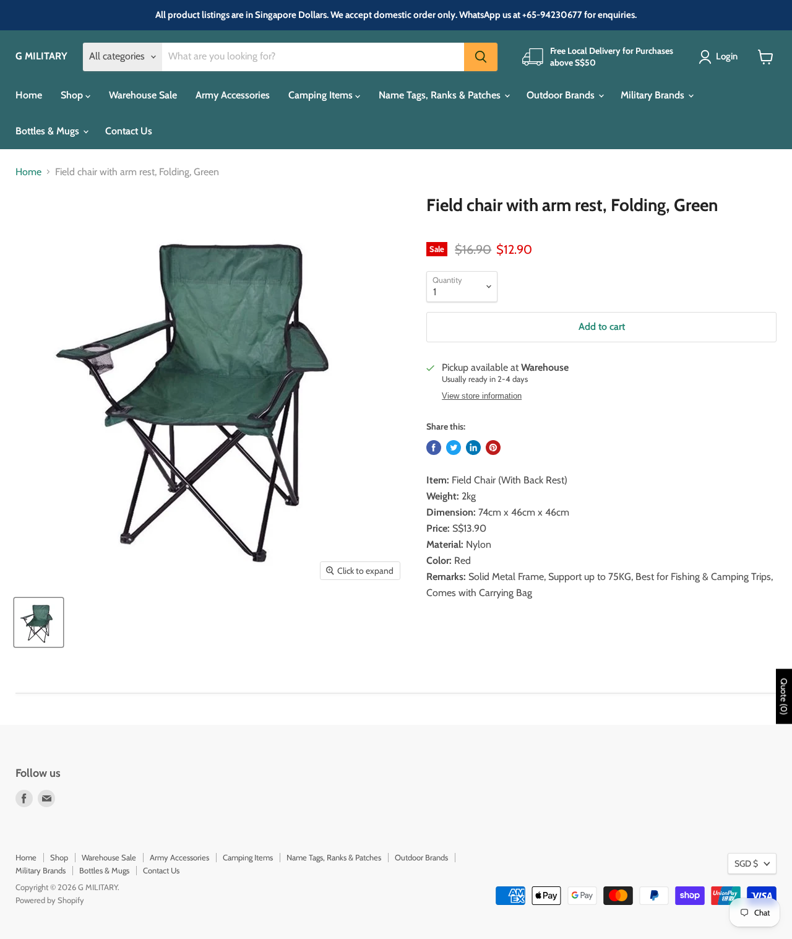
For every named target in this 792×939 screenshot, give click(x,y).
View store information (482, 396)
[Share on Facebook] (433, 447)
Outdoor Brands (562, 95)
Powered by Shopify (49, 900)
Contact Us (128, 131)
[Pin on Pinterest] (493, 447)
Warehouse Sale (143, 95)
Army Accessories (233, 95)
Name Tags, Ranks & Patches (441, 95)
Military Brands (654, 95)
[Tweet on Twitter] (453, 447)
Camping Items (321, 95)
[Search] (480, 57)
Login (727, 56)
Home (28, 95)
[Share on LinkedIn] (473, 447)
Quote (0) (784, 696)
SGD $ (746, 863)
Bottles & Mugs (48, 131)
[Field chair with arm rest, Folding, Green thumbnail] (38, 622)
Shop (73, 95)
